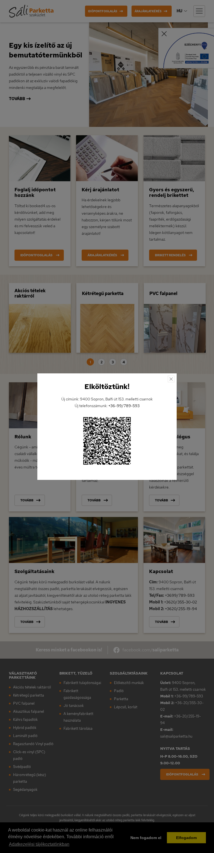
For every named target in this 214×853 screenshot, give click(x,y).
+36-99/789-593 (124, 405)
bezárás (171, 379)
